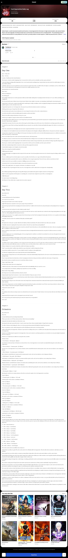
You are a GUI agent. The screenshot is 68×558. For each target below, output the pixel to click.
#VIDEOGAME (57, 25)
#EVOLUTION (41, 25)
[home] (1, 2)
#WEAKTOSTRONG (7, 27)
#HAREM (15, 27)
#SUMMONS (49, 25)
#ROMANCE (34, 25)
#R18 (14, 25)
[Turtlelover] (3, 47)
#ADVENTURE (20, 25)
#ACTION (27, 25)
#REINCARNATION (7, 25)
